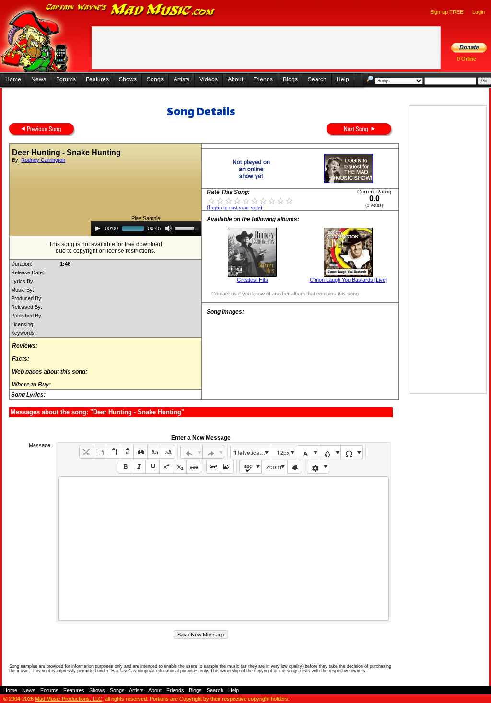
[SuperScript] (166, 466)
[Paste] (112, 451)
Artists (181, 79)
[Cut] (86, 451)
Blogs (290, 79)
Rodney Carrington (43, 160)
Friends (263, 79)
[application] (146, 228)
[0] (211, 200)
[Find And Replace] (140, 451)
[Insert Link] (213, 466)
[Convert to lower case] (154, 451)
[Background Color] (330, 452)
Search (317, 79)
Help (343, 79)
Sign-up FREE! (447, 12)
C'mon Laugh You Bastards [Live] (348, 280)
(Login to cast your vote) (234, 207)
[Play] (97, 228)
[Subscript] (179, 466)
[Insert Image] (226, 466)
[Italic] (138, 466)
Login (478, 12)
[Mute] (168, 228)
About (235, 79)
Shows (128, 79)
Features (97, 79)
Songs (155, 79)
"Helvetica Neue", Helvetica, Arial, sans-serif (251, 452)
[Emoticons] (318, 466)
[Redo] (213, 451)
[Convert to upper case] (167, 451)
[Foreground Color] (308, 452)
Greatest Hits (252, 280)
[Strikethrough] (193, 466)
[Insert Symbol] (351, 452)
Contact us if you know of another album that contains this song (285, 293)
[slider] (188, 227)
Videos (208, 79)
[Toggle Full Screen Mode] (294, 466)
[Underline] (152, 466)
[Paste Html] (126, 451)
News (38, 79)
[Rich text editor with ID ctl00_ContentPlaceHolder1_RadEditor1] (223, 548)
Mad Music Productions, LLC (68, 699)
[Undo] (191, 451)
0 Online (466, 59)
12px (283, 452)
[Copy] (99, 451)
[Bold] (124, 466)
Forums (66, 79)
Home (13, 79)
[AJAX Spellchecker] (250, 466)
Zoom (273, 467)
